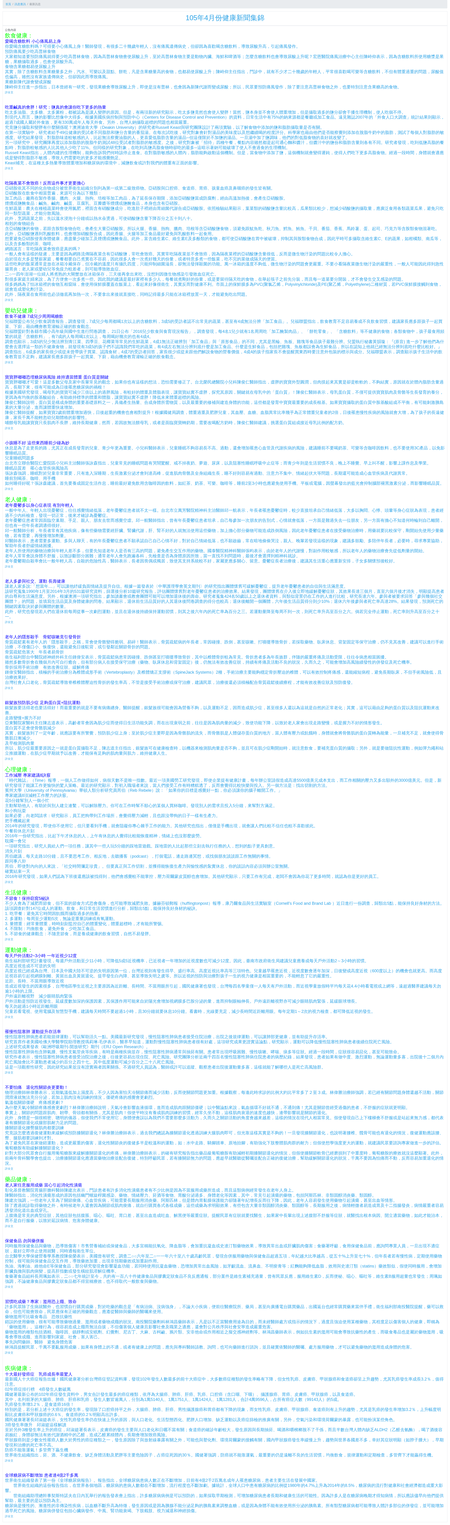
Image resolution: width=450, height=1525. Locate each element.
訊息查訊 (20, 4)
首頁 (8, 4)
